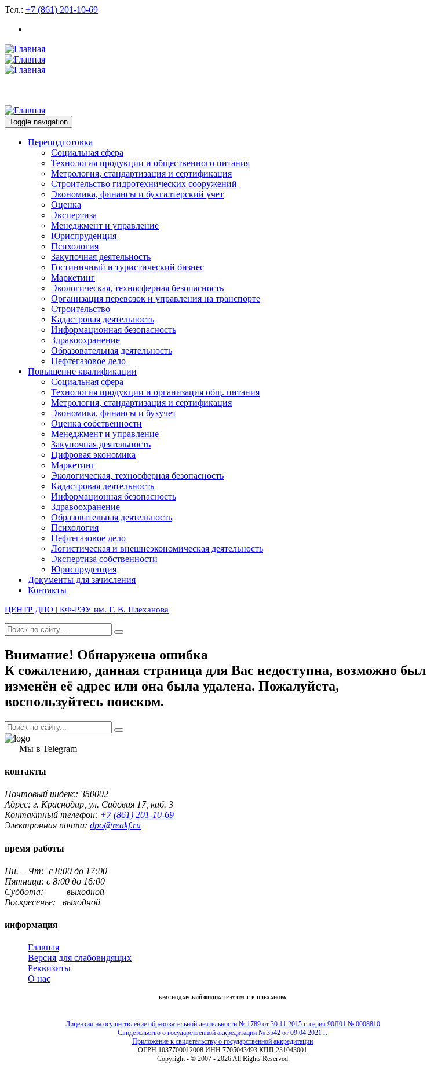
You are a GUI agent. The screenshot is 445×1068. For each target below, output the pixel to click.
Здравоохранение (85, 340)
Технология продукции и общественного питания (150, 163)
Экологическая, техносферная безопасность (137, 288)
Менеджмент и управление (105, 225)
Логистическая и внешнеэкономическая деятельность (157, 548)
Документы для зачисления (82, 580)
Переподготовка (60, 142)
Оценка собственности (96, 423)
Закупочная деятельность (101, 257)
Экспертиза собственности (104, 559)
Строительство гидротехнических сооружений (144, 184)
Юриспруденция (83, 236)
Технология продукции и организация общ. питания (155, 392)
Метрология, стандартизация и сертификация (141, 173)
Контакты (47, 590)
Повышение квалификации (82, 371)
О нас (39, 978)
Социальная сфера (87, 152)
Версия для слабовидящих (80, 958)
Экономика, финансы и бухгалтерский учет (137, 194)
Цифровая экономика (93, 455)
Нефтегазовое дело (88, 361)
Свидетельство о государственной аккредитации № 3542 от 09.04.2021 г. (222, 1033)
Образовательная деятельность (111, 350)
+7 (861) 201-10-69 (61, 9)
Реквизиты (49, 968)
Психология (75, 246)
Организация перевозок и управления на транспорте (155, 298)
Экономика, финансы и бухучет (113, 413)
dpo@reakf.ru (115, 825)
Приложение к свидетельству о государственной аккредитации (222, 1041)
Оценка (66, 205)
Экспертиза (74, 215)
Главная (43, 947)
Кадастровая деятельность (102, 319)
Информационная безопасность (113, 330)
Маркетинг (73, 277)
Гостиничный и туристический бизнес (127, 267)
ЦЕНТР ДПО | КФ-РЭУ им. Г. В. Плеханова (87, 609)
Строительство (80, 309)
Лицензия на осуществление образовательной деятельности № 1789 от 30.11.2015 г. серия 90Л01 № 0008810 (222, 1024)
